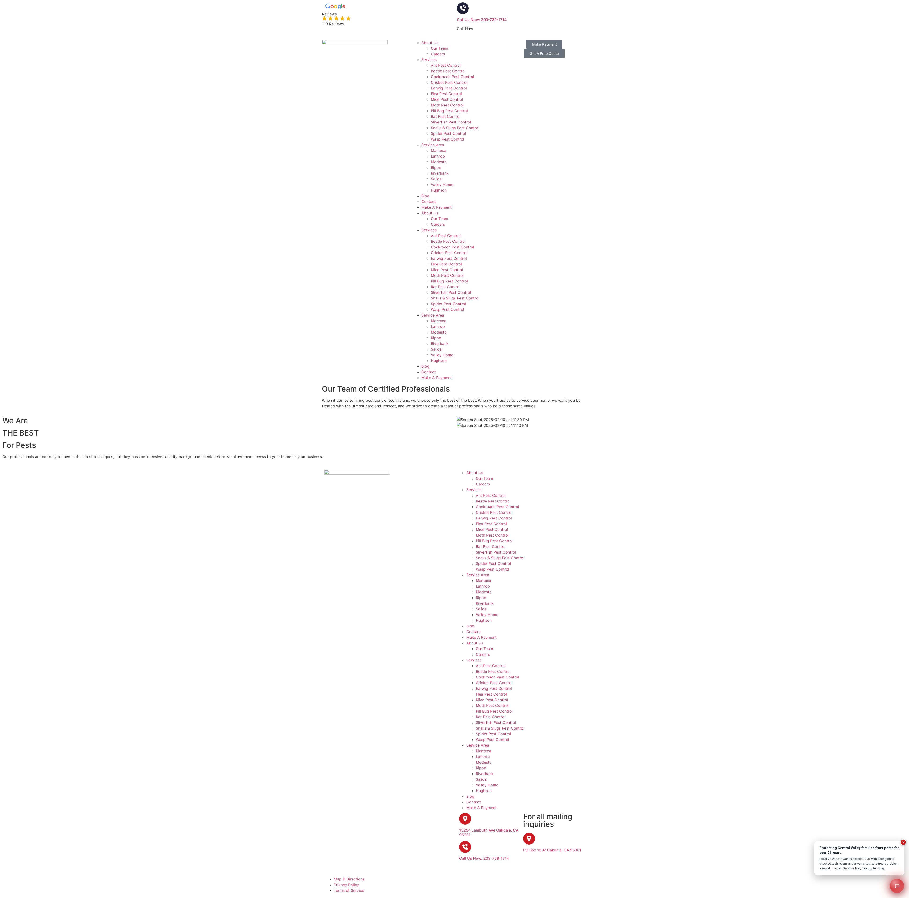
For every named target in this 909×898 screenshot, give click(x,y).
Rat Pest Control (445, 116)
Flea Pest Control (446, 93)
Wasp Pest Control (447, 139)
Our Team (439, 48)
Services (429, 59)
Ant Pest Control (446, 65)
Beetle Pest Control (448, 71)
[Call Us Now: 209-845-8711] (463, 8)
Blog (425, 196)
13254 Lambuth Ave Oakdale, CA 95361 (488, 832)
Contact (428, 201)
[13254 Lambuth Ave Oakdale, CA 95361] (465, 819)
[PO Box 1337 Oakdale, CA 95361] (529, 839)
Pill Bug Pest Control (449, 110)
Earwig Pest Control (449, 88)
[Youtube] (489, 882)
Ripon (436, 167)
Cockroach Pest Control (452, 76)
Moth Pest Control (447, 105)
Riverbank (440, 173)
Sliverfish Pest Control (451, 122)
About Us (429, 42)
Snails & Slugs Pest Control (455, 127)
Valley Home (442, 184)
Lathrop (438, 156)
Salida (436, 178)
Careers (438, 54)
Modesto (439, 161)
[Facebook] (476, 882)
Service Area (432, 144)
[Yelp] (502, 882)
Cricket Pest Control (449, 82)
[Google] (463, 882)
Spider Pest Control (448, 133)
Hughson (439, 190)
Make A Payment (436, 207)
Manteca (438, 150)
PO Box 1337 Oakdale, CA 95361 (552, 850)
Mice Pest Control (447, 99)
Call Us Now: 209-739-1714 (482, 19)
